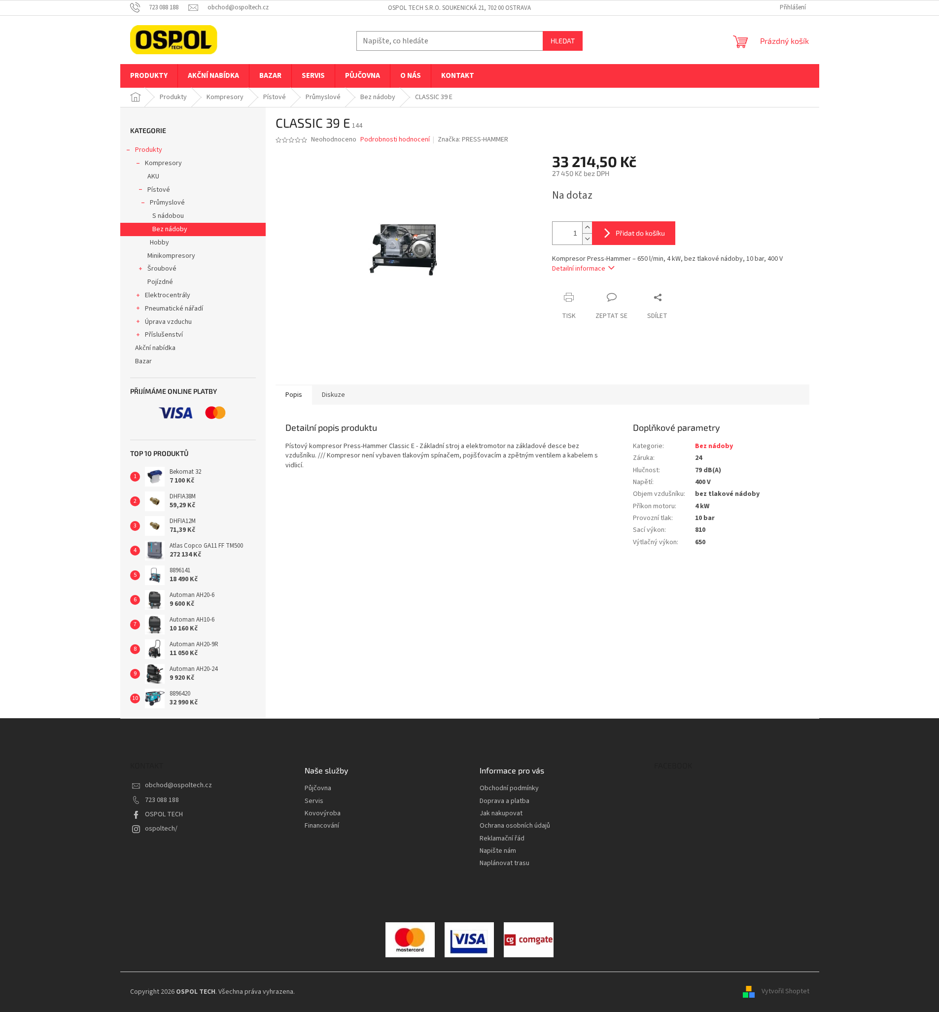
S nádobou (168, 216)
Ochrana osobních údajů (515, 826)
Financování (322, 826)
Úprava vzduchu (168, 322)
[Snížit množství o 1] (587, 238)
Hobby (159, 242)
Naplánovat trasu (504, 863)
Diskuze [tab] (333, 395)
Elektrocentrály (167, 295)
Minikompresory (171, 256)
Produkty (148, 150)
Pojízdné (160, 282)
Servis (314, 801)
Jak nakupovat (501, 813)
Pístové (158, 190)
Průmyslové (167, 203)
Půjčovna (318, 788)
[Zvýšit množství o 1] (587, 227)
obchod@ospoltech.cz (178, 785)
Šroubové (161, 269)
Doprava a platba (504, 801)
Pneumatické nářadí (174, 309)
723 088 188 (162, 800)
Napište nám (498, 851)
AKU (153, 176)
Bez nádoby (169, 229)
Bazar (143, 361)
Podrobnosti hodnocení (395, 139)
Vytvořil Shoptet (785, 992)
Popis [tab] (293, 395)
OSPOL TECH (164, 814)
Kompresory (163, 163)
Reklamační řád (502, 838)
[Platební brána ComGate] (410, 939)
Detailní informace (578, 269)
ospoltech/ (161, 829)
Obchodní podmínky (509, 788)
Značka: (473, 139)
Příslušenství (164, 335)
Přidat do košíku (640, 233)
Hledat (563, 40)
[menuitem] (148, 76)
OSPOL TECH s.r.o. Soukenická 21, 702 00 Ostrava (459, 7)
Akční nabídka (155, 348)
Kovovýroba (323, 813)
